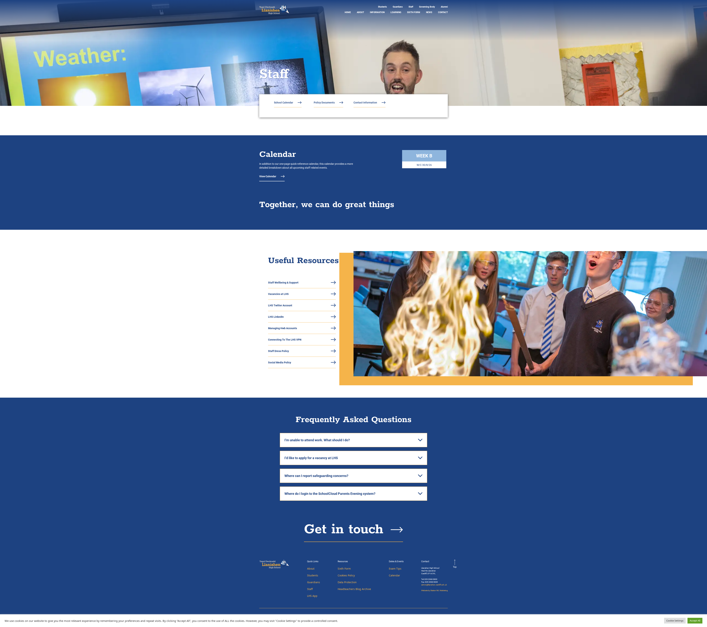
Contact (443, 12)
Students (382, 6)
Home (348, 12)
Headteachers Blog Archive (354, 589)
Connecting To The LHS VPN (284, 339)
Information (377, 12)
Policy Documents (324, 102)
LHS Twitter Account (280, 305)
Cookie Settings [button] (674, 620)
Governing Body (427, 6)
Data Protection (347, 582)
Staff (411, 6)
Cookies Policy (346, 575)
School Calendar (283, 102)
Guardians (398, 6)
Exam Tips (395, 568)
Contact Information (365, 102)
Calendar (394, 575)
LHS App (312, 596)
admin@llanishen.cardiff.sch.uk (434, 584)
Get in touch (343, 529)
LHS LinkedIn (276, 316)
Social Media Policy (279, 362)
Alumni (444, 6)
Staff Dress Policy (278, 351)
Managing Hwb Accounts (282, 328)
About (360, 12)
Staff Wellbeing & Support (283, 282)
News (429, 12)
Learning (396, 12)
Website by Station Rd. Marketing (434, 590)
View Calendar (267, 176)
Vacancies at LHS (278, 294)
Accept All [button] (695, 620)
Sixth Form (413, 12)
